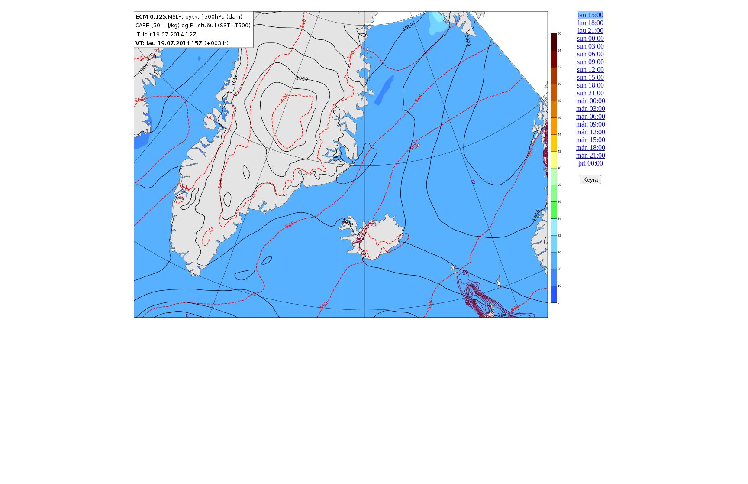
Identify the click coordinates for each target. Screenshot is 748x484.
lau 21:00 (590, 30)
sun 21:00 (590, 93)
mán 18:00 (590, 147)
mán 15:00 (590, 139)
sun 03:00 (590, 46)
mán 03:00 (590, 108)
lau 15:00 (590, 15)
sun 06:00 (590, 54)
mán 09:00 (590, 124)
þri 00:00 (590, 163)
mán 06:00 (590, 116)
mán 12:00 (590, 132)
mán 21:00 (590, 155)
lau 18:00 (590, 22)
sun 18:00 (590, 85)
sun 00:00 (590, 38)
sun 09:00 (590, 61)
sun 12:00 (590, 69)
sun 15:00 (590, 77)
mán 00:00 (590, 100)
